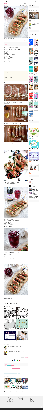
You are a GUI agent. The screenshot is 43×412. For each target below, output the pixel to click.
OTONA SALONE (32, 402)
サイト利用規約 (8, 400)
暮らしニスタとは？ (9, 398)
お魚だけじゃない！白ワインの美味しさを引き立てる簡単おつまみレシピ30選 (15, 351)
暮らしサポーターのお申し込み (21, 399)
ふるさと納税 (31, 400)
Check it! (31, 399)
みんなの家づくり (32, 401)
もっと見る (33, 122)
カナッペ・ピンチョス (12, 373)
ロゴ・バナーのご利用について (10, 399)
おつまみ (19, 373)
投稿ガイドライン (8, 402)
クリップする (26, 3)
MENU (37, 1)
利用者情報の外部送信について (10, 401)
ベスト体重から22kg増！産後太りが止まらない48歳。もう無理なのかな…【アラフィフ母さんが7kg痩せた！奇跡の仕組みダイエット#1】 (10, 329)
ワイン (16, 373)
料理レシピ (6, 3)
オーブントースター (7, 373)
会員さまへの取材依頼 (21, 398)
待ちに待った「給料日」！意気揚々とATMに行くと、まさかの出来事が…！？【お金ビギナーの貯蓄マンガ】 (21, 317)
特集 (30, 398)
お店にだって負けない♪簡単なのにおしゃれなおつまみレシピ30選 (14, 346)
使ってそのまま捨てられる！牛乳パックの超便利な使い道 (11, 303)
